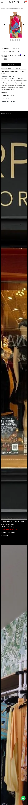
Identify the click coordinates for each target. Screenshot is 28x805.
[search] (5, 2)
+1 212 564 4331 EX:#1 (13, 532)
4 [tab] (15, 40)
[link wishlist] (24, 64)
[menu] (2, 2)
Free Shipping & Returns (8, 101)
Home (2, 7)
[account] (21, 2)
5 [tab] (17, 40)
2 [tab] (10, 40)
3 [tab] (13, 40)
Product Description (7, 76)
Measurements (5, 98)
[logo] (14, 2)
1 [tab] (8, 40)
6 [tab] (19, 40)
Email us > (4, 535)
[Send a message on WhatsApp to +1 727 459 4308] (23, 798)
